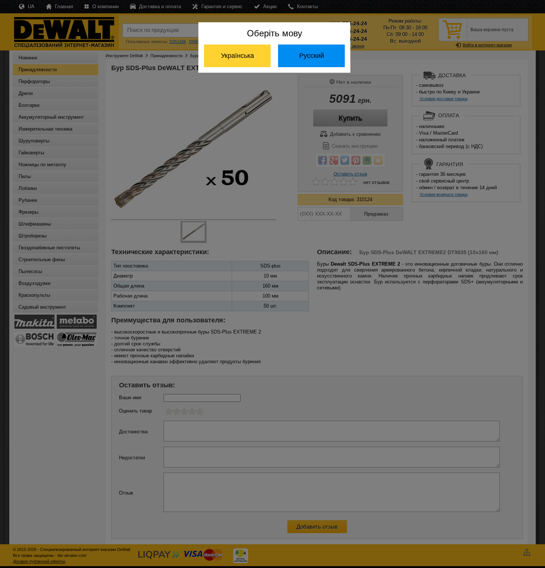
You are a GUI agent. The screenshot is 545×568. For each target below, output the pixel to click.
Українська (237, 55)
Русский (311, 55)
